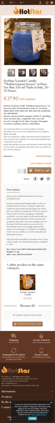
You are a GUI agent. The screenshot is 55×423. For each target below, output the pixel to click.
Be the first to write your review (29, 324)
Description (13, 189)
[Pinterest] (48, 178)
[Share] (35, 178)
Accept (32, 418)
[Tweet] (41, 178)
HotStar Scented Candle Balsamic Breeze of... (27, 295)
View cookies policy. (39, 415)
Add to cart (42, 170)
